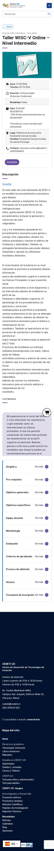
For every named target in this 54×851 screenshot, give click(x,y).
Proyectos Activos (11, 797)
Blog (4, 827)
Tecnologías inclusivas (13, 747)
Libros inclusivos (11, 751)
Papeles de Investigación (15, 808)
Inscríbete (12, 162)
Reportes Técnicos (11, 811)
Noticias (6, 820)
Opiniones (7, 830)
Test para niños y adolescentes (18, 779)
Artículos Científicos (12, 804)
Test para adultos (11, 783)
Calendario (7, 823)
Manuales (7, 754)
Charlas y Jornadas (11, 767)
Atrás (8, 26)
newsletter (34, 719)
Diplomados (8, 763)
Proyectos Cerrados (12, 801)
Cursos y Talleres (11, 770)
